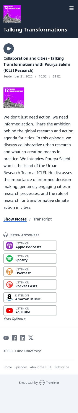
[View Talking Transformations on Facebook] (14, 338)
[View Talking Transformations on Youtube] (6, 338)
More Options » (14, 318)
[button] (8, 48)
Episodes (21, 367)
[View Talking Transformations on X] (30, 338)
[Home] (12, 14)
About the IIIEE (41, 367)
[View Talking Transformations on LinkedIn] (22, 338)
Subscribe (62, 367)
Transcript (42, 219)
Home (7, 367)
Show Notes (15, 219)
